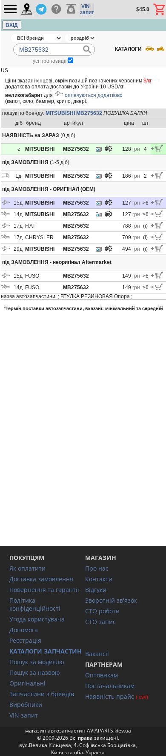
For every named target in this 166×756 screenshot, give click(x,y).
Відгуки (95, 590)
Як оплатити (27, 568)
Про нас (97, 568)
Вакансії (97, 654)
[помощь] (56, 9)
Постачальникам (110, 686)
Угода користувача (37, 619)
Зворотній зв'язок (111, 600)
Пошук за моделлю (36, 662)
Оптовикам (101, 675)
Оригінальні (27, 683)
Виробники (25, 704)
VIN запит (23, 715)
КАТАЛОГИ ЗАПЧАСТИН (45, 651)
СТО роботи (102, 611)
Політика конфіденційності (34, 604)
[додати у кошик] (157, 150)
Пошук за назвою (34, 672)
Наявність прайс (109, 696)
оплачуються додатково (94, 95)
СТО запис (100, 622)
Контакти (98, 579)
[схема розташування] (108, 151)
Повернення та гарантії (44, 590)
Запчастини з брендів (41, 694)
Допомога (23, 630)
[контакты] (27, 9)
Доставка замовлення (41, 579)
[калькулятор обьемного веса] (71, 9)
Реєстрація (25, 640)
